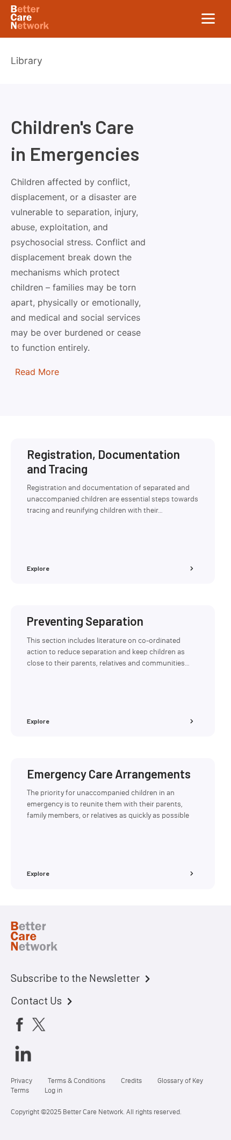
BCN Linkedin (23, 1053)
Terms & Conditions (76, 1081)
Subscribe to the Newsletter (75, 977)
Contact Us (36, 1000)
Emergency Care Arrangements (109, 774)
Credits (131, 1081)
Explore (38, 568)
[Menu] (208, 19)
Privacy (21, 1081)
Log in (53, 1090)
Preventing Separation (85, 621)
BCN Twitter (38, 1023)
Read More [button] (37, 371)
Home (43, 938)
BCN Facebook (19, 1023)
